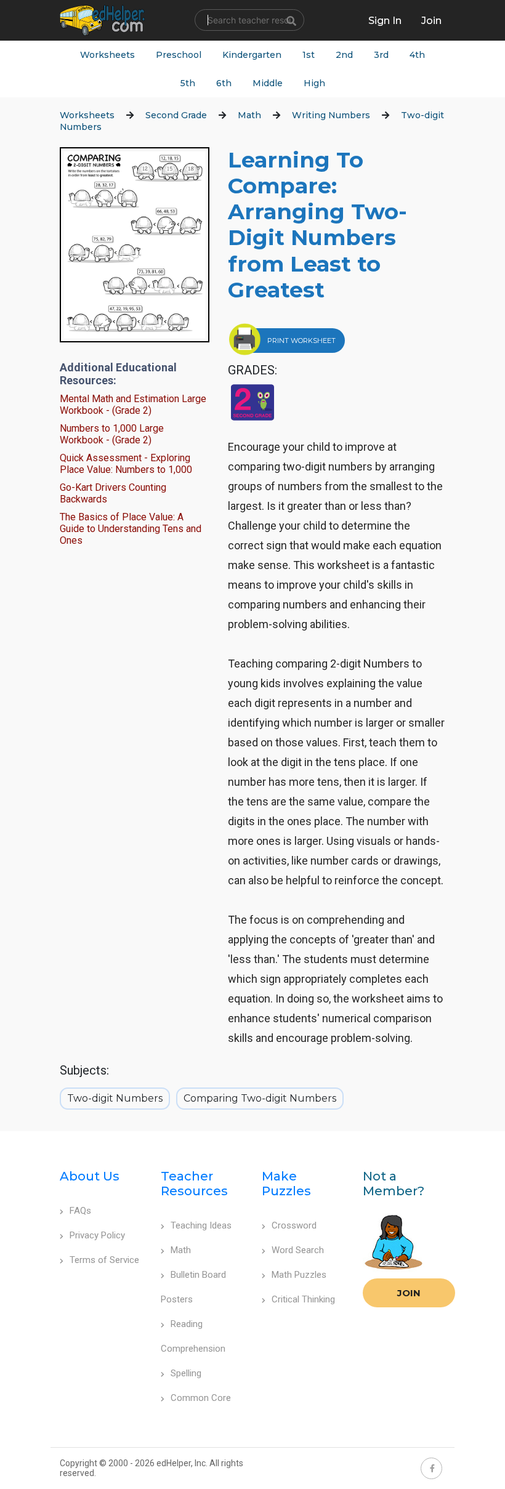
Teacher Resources (194, 1183)
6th (224, 83)
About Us (89, 1176)
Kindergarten (251, 54)
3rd (381, 54)
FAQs (80, 1210)
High (314, 83)
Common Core (201, 1397)
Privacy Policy (97, 1235)
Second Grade (176, 115)
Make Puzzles (286, 1183)
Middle (267, 83)
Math (249, 115)
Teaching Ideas (201, 1225)
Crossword (294, 1225)
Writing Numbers (331, 115)
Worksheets (107, 54)
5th (187, 83)
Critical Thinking (303, 1299)
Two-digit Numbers (115, 1098)
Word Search (298, 1250)
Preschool (178, 54)
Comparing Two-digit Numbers (260, 1098)
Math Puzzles (299, 1274)
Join (409, 1293)
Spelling (186, 1373)
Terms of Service (104, 1259)
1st (308, 54)
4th (417, 54)
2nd (344, 54)
